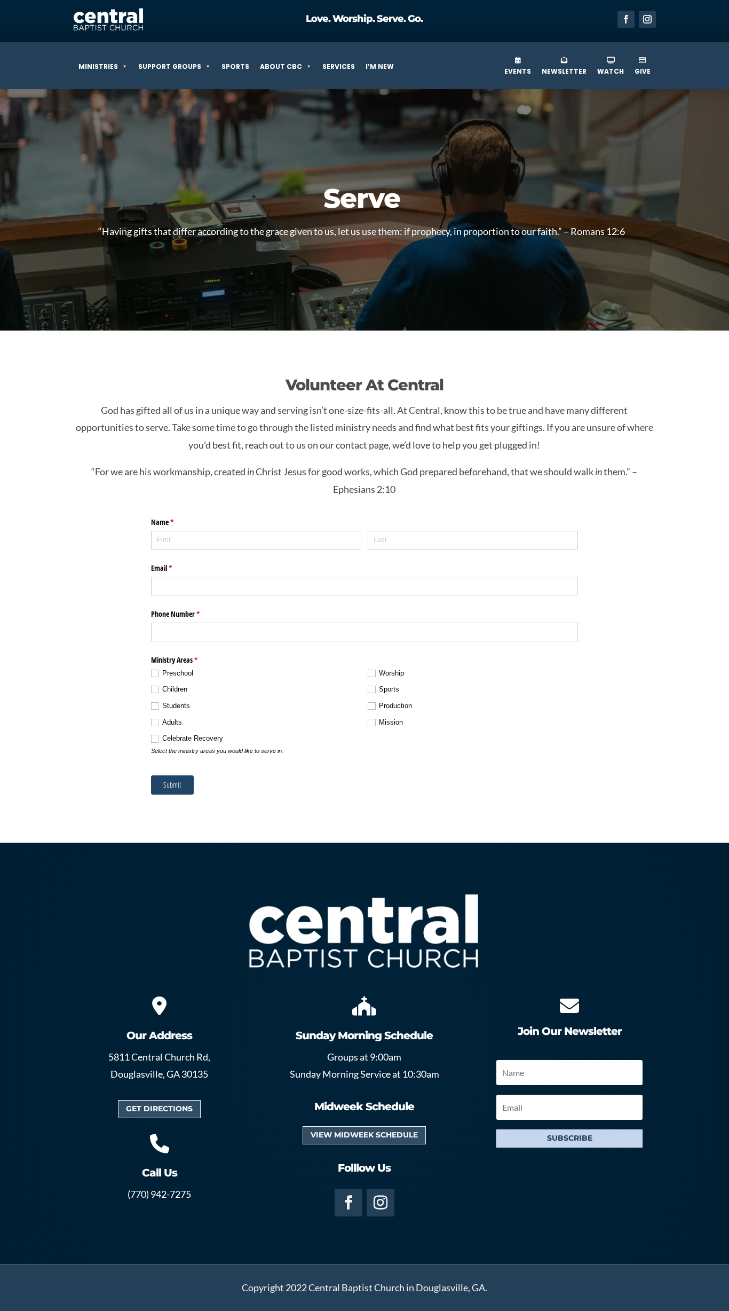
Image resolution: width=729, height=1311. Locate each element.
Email (174, 568)
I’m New (380, 66)
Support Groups (169, 66)
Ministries (98, 66)
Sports (235, 66)
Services (338, 66)
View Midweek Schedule (364, 1135)
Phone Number (188, 614)
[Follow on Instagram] (647, 19)
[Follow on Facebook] (626, 19)
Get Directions (159, 1108)
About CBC (281, 66)
